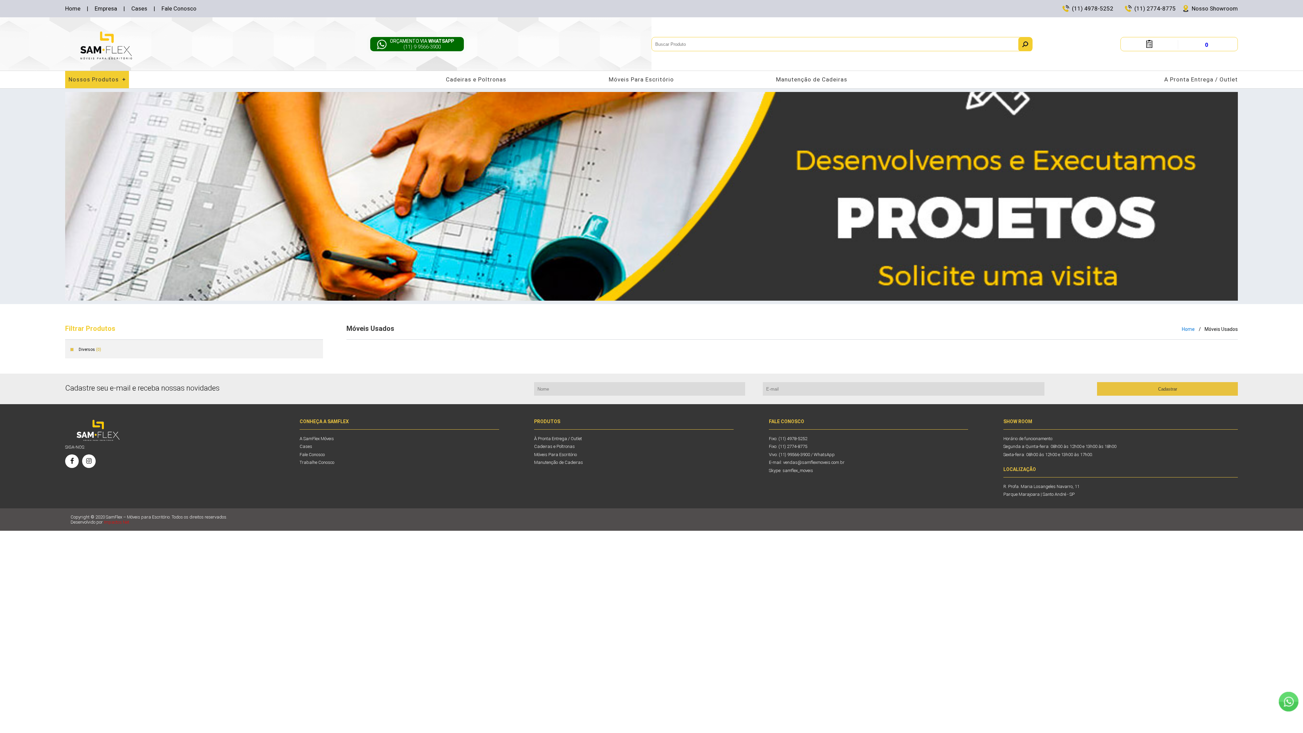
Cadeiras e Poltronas (476, 79)
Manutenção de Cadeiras (811, 79)
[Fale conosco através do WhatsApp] (1288, 701)
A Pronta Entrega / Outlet (1201, 79)
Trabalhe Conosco (317, 462)
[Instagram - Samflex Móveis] (89, 461)
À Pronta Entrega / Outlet (558, 438)
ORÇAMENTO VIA (422, 44)
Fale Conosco (179, 8)
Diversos (90, 349)
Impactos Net (116, 522)
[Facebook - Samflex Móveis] (72, 461)
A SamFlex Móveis (317, 438)
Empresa (106, 8)
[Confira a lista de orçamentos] (1149, 45)
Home (72, 8)
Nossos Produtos (94, 79)
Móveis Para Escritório (641, 79)
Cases (139, 8)
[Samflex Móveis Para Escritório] (106, 45)
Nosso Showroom (1215, 8)
